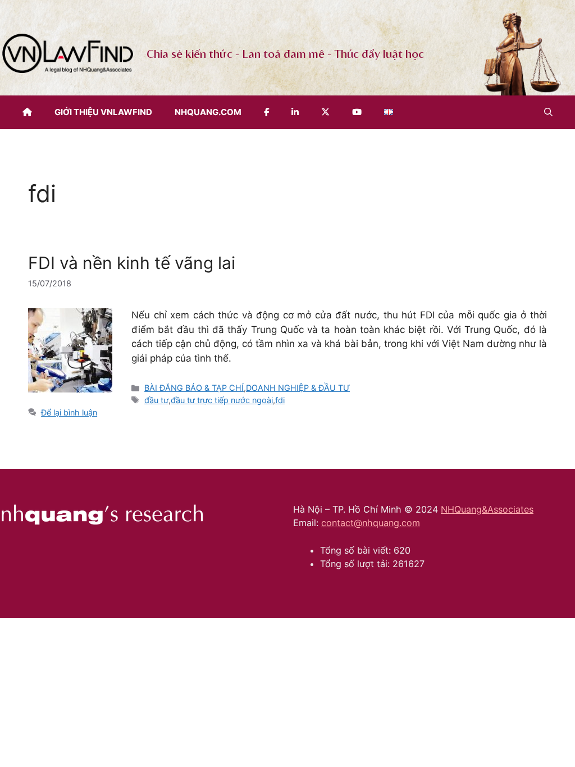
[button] (548, 112)
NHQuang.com (208, 112)
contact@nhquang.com (370, 522)
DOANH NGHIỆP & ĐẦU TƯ (298, 387)
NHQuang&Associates (487, 509)
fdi (280, 400)
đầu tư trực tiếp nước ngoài (222, 400)
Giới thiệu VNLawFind (103, 112)
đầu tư (156, 400)
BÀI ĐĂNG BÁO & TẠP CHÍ (194, 387)
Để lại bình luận (69, 412)
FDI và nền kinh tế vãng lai (131, 263)
